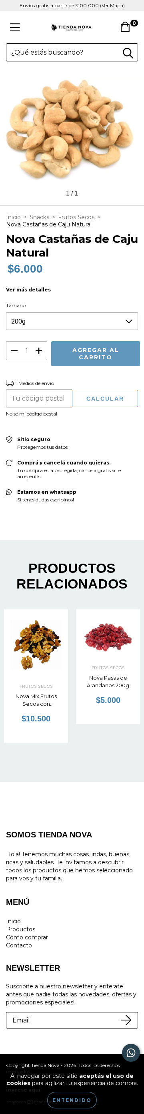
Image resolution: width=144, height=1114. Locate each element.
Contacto (19, 945)
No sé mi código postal (31, 414)
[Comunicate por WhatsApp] (131, 1053)
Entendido (72, 1100)
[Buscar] (128, 53)
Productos (20, 929)
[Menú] (15, 27)
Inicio (13, 217)
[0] (127, 29)
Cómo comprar (27, 937)
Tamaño (16, 305)
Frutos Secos (76, 217)
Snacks (39, 217)
